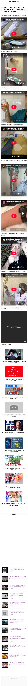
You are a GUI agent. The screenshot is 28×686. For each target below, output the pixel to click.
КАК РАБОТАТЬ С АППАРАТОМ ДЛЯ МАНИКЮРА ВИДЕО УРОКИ (17, 663)
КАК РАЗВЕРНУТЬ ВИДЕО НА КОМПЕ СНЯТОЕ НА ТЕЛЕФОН (16, 611)
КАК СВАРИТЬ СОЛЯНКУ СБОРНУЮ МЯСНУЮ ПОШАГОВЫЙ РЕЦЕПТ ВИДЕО (17, 655)
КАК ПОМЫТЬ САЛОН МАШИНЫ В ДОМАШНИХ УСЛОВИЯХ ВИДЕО (17, 577)
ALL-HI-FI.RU (14, 1)
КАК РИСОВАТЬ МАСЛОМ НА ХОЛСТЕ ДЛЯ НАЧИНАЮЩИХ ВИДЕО (16, 595)
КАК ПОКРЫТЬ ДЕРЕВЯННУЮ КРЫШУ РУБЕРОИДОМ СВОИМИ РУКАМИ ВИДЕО (17, 621)
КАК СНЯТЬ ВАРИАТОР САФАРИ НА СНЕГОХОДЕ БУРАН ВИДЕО (17, 586)
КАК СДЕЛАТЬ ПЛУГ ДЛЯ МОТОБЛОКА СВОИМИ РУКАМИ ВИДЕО (17, 638)
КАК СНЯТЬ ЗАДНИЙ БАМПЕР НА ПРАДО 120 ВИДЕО (17, 603)
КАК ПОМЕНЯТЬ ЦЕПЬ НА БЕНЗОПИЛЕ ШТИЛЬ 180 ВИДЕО (17, 646)
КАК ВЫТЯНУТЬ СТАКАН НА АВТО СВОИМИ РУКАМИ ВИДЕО (17, 629)
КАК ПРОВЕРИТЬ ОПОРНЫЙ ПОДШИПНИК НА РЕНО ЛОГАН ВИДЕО (16, 569)
